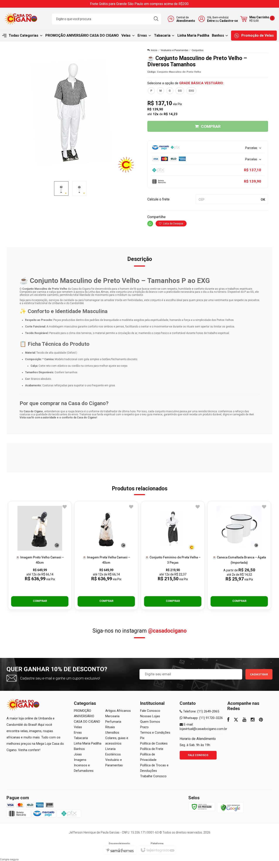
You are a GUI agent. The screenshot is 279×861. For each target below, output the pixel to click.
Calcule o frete (158, 199)
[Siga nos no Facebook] (228, 720)
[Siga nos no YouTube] (244, 720)
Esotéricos (113, 754)
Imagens (80, 760)
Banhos (79, 749)
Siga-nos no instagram (139, 631)
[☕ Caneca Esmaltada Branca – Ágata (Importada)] (239, 555)
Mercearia (112, 716)
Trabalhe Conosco (153, 776)
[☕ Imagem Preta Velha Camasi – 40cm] (106, 555)
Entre (211, 20)
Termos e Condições (155, 732)
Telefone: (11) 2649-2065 (200, 711)
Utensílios (112, 732)
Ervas (78, 732)
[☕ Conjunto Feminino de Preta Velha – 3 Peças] (172, 555)
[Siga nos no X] (236, 720)
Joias (78, 754)
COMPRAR (211, 126)
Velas (78, 727)
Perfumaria (113, 722)
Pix (142, 738)
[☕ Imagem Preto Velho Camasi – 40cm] (39, 555)
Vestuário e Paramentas (174, 50)
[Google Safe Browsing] (230, 807)
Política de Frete (151, 749)
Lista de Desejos (172, 223)
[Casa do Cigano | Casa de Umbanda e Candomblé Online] (20, 19)
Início (154, 50)
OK (263, 200)
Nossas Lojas (150, 716)
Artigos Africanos (118, 711)
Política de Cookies (154, 743)
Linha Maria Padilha (87, 743)
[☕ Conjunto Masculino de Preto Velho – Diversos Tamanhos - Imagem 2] (79, 188)
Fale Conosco (150, 711)
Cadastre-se (228, 20)
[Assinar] (259, 674)
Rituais (110, 727)
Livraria (110, 749)
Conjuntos (197, 50)
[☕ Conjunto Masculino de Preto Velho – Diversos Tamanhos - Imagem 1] (61, 188)
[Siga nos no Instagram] (253, 720)
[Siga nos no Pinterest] (261, 720)
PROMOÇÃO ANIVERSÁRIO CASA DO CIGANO (87, 716)
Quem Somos (150, 722)
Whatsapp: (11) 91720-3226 (202, 718)
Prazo (144, 727)
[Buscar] (156, 19)
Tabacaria (81, 738)
